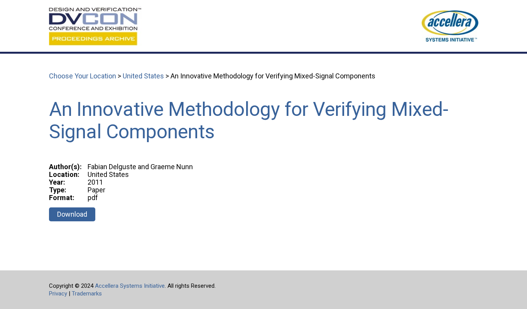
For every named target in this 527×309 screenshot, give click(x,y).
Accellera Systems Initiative (130, 285)
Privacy (58, 293)
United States (143, 76)
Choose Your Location (82, 76)
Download (72, 214)
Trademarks (87, 293)
